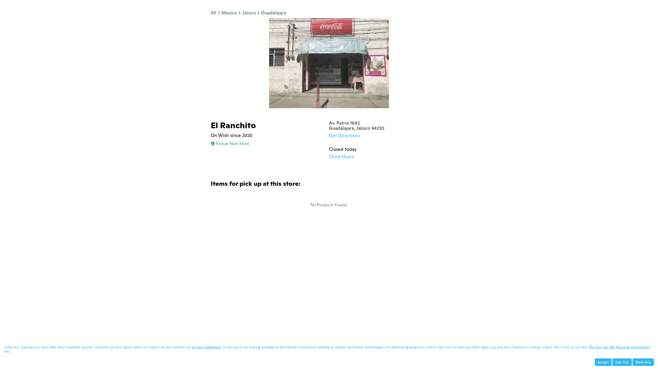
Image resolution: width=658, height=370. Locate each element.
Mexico (229, 13)
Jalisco (249, 13)
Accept (603, 362)
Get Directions (344, 135)
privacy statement (206, 347)
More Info (643, 362)
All (213, 13)
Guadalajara (273, 13)
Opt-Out (622, 362)
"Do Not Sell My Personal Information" (619, 347)
